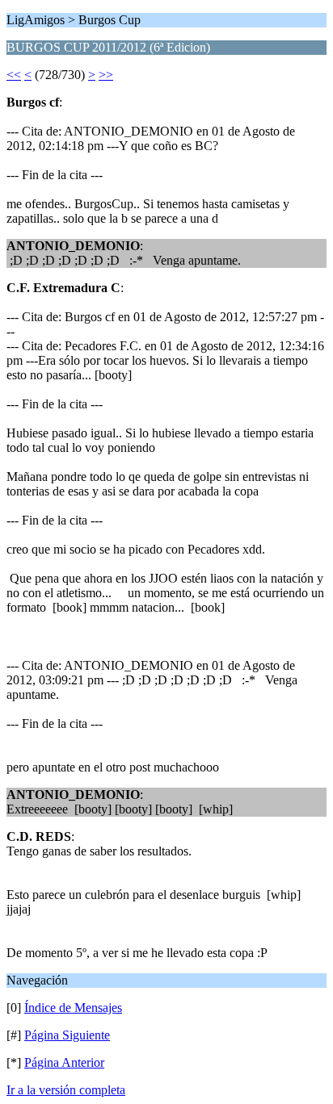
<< (13, 75)
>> (106, 75)
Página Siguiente (67, 1035)
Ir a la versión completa (65, 1090)
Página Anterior (64, 1062)
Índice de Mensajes (73, 1007)
